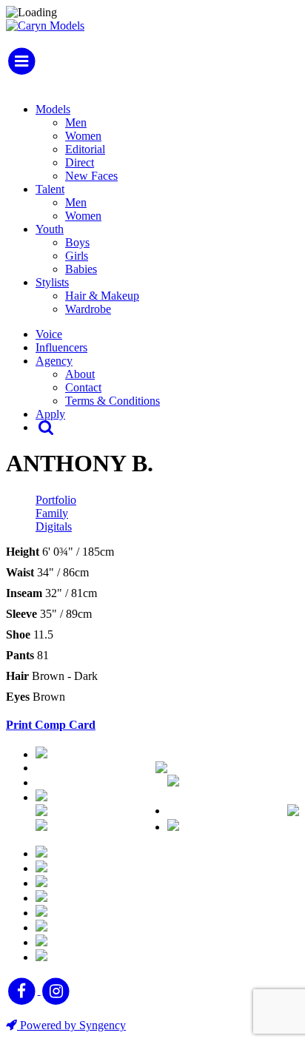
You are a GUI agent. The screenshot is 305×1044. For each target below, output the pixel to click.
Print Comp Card (50, 724)
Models (53, 109)
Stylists (52, 282)
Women (83, 135)
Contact (83, 387)
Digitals (54, 526)
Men (76, 122)
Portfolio (56, 500)
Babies (81, 269)
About (80, 374)
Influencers (61, 347)
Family (52, 513)
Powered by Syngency (71, 1025)
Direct (79, 162)
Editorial (85, 149)
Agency (54, 360)
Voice (49, 334)
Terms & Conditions (112, 400)
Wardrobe (88, 309)
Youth (50, 229)
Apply (50, 414)
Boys (77, 242)
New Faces (91, 175)
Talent (50, 189)
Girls (76, 255)
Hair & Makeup (102, 295)
